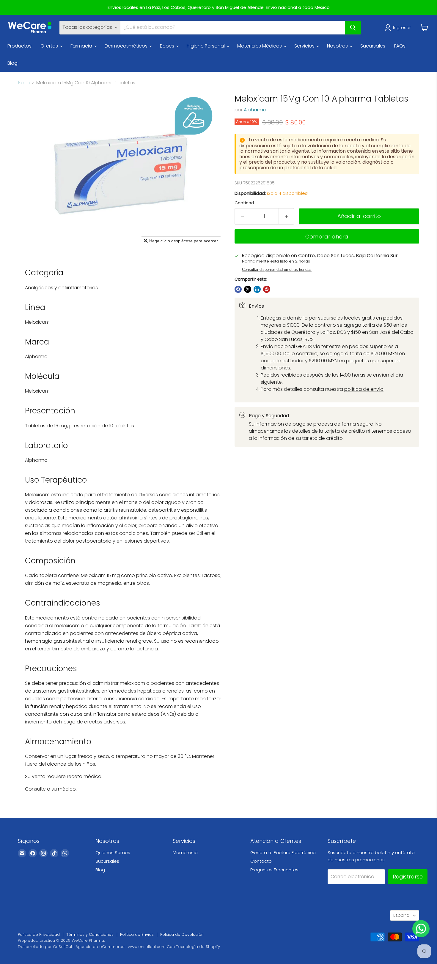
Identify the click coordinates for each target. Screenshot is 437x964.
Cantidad (244, 202)
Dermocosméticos (127, 45)
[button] (399, 27)
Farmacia (81, 45)
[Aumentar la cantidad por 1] (286, 216)
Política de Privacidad (39, 934)
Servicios (305, 45)
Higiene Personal (206, 45)
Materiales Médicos (260, 45)
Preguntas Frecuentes (274, 870)
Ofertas (49, 45)
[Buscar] (353, 27)
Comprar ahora (326, 236)
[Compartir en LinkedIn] (257, 289)
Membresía (185, 852)
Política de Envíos (137, 934)
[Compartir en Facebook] (238, 289)
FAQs (399, 45)
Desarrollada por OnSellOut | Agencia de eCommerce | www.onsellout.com (92, 946)
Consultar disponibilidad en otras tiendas (277, 270)
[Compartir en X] (247, 289)
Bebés (167, 45)
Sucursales (372, 45)
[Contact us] (421, 928)
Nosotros (338, 45)
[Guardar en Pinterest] (266, 289)
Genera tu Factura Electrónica (283, 852)
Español (401, 915)
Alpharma (255, 109)
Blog (12, 63)
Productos (19, 45)
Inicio (24, 83)
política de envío (363, 389)
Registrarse (408, 876)
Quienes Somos (112, 852)
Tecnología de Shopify (198, 946)
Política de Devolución (182, 934)
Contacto (261, 861)
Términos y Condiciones (90, 934)
